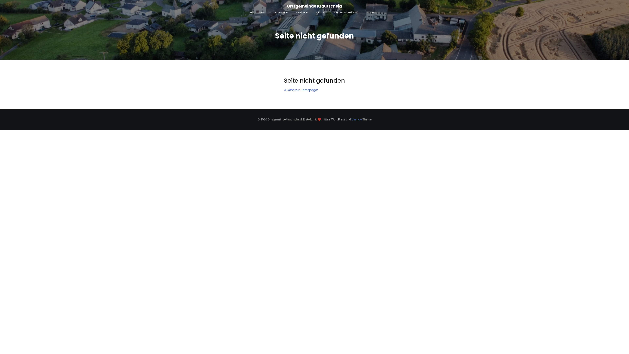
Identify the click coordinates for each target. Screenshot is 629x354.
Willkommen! (257, 12)
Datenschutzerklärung (345, 12)
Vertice (357, 119)
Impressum (373, 12)
